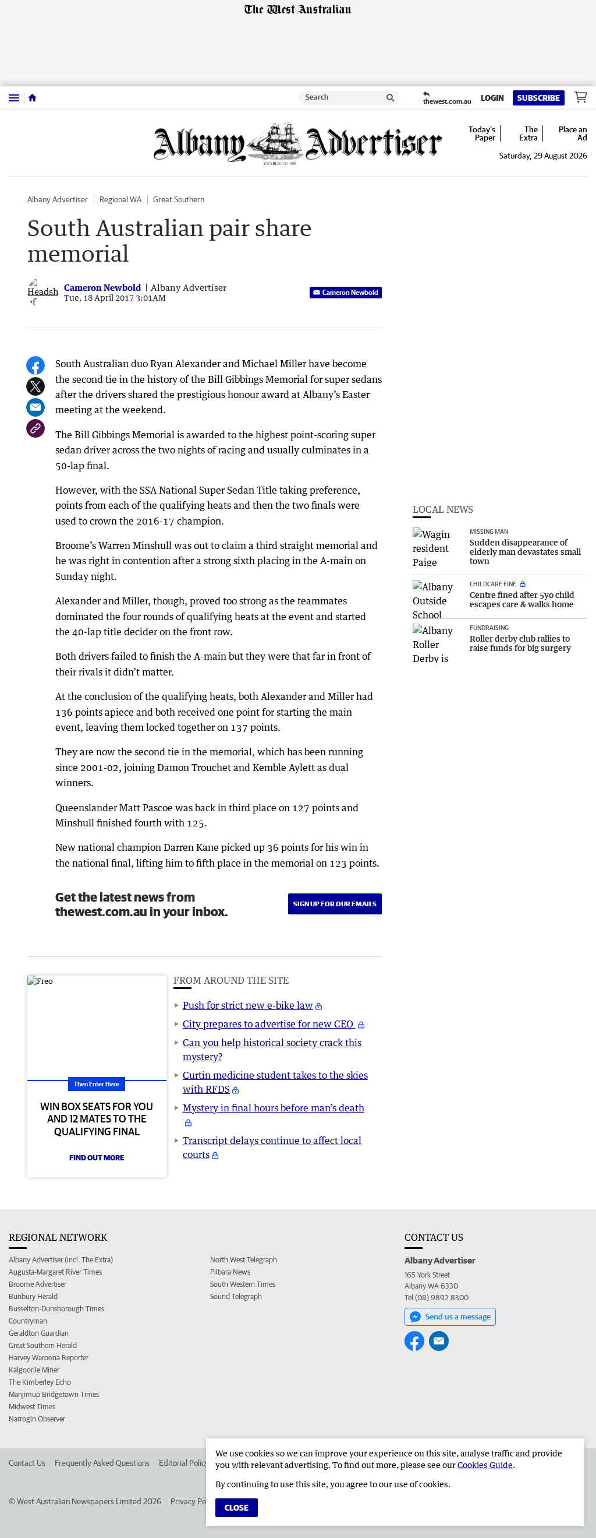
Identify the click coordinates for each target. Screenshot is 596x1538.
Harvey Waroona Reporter (48, 1357)
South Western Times (242, 1284)
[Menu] (14, 98)
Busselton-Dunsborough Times (56, 1308)
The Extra (528, 133)
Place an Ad (573, 133)
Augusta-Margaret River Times (55, 1272)
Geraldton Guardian (39, 1333)
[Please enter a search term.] (390, 98)
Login (492, 98)
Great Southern (178, 199)
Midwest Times (32, 1406)
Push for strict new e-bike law (248, 1005)
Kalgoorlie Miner (34, 1369)
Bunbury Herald (33, 1296)
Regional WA (120, 199)
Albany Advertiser (57, 199)
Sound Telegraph (236, 1296)
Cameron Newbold (350, 292)
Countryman (28, 1321)
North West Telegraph (243, 1259)
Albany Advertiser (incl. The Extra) (61, 1259)
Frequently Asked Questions (102, 1462)
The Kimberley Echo (40, 1382)
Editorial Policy (184, 1462)
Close (237, 1507)
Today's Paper (482, 133)
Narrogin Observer (37, 1418)
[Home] (32, 98)
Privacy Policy (194, 1501)
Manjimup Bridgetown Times (54, 1394)
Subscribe (538, 98)
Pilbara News (230, 1272)
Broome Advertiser (37, 1284)
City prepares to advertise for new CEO (269, 1024)
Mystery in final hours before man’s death (273, 1108)
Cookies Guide (485, 1465)
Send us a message (458, 1316)
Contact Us (27, 1462)
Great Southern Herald (43, 1345)
